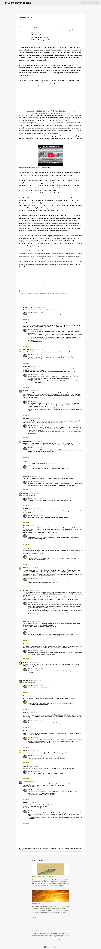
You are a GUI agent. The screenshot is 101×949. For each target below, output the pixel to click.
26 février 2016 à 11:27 (36, 366)
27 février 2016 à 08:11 (38, 481)
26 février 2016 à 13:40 (34, 418)
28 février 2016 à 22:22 (31, 712)
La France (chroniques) (37, 930)
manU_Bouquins (28, 680)
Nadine (25, 802)
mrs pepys (26, 548)
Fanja (25, 567)
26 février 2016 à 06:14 (33, 322)
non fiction (64, 293)
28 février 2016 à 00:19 (32, 567)
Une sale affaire (36, 903)
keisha (30, 312)
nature (57, 293)
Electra (25, 390)
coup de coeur (43, 293)
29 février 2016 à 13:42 (38, 755)
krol (24, 712)
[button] (19, 22)
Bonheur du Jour (28, 307)
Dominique (26, 366)
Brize (25, 662)
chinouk (25, 766)
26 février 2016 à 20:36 (33, 461)
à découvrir (22, 293)
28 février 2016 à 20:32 (39, 680)
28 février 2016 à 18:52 (32, 662)
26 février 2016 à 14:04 (38, 401)
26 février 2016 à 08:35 (38, 329)
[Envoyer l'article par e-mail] (19, 291)
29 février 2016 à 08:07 (38, 632)
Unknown (26, 590)
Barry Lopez (21, 253)
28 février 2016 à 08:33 (38, 556)
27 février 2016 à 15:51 (38, 534)
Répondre (26, 319)
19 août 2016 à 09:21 (37, 810)
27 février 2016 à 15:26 (35, 525)
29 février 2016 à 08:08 (38, 650)
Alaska (29, 293)
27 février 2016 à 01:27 (34, 493)
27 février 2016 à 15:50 (38, 515)
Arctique (34, 293)
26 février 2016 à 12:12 (33, 390)
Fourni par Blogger (51, 947)
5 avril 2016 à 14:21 (37, 789)
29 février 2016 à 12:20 (33, 750)
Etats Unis (51, 293)
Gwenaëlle (26, 644)
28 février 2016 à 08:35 (38, 578)
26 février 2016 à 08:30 (38, 312)
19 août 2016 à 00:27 (33, 802)
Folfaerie (26, 525)
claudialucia (27, 441)
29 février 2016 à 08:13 (38, 700)
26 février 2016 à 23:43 (35, 476)
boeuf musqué (34, 117)
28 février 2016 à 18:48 (35, 643)
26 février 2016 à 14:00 (38, 374)
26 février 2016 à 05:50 (39, 307)
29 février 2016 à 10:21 (34, 731)
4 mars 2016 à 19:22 (33, 766)
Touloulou (26, 781)
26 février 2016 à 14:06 (38, 425)
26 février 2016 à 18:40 (36, 441)
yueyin (25, 750)
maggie (25, 461)
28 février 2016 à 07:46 (34, 590)
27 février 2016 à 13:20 (33, 508)
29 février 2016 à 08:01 (38, 602)
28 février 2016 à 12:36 (35, 621)
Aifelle (25, 323)
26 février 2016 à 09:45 (38, 354)
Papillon (25, 731)
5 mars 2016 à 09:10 (37, 771)
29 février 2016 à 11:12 (38, 737)
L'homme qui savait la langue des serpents (42, 876)
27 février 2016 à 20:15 (35, 548)
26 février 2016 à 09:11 (39, 349)
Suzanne (25, 493)
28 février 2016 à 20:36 (34, 695)
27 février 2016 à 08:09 (38, 447)
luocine (25, 508)
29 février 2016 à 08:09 (38, 668)
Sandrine (26, 418)
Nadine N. (26, 621)
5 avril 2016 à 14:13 (34, 781)
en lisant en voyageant (17, 2)
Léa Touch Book (28, 349)
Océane (25, 696)
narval (21, 120)
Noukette (26, 476)
